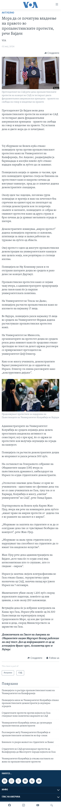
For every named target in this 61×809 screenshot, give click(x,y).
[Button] (51, 53)
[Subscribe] (39, 781)
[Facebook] (9, 805)
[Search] (51, 805)
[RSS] (32, 781)
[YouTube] (37, 805)
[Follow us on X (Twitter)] (18, 781)
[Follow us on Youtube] (25, 781)
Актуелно (8, 13)
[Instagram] (23, 805)
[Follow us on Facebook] (4, 781)
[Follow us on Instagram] (11, 781)
